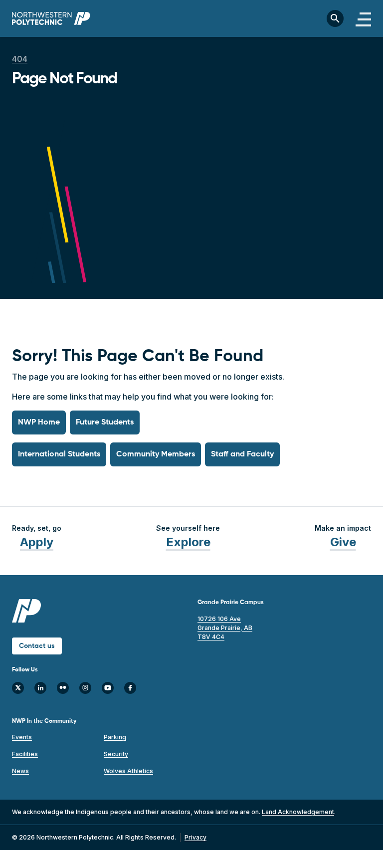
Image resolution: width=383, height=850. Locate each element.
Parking (115, 737)
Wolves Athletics (128, 771)
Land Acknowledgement (298, 812)
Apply (36, 542)
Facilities (25, 754)
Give (343, 542)
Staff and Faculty (242, 454)
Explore (188, 542)
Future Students (105, 422)
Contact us (37, 645)
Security (116, 754)
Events (22, 737)
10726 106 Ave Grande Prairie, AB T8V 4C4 (224, 627)
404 (19, 59)
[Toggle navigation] (363, 18)
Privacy (195, 837)
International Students (59, 454)
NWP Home (39, 422)
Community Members (155, 454)
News (20, 771)
